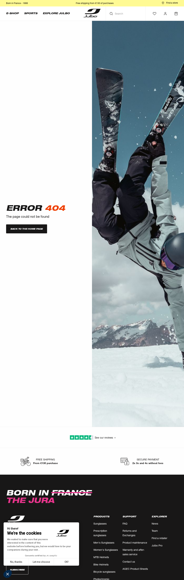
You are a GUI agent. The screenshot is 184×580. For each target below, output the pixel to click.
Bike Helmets (101, 564)
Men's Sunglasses (103, 542)
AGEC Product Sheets (135, 568)
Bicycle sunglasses (104, 571)
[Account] (165, 13)
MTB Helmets (101, 557)
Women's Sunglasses (105, 549)
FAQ (125, 523)
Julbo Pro (157, 545)
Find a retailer (159, 538)
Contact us (129, 561)
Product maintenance (135, 542)
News (155, 523)
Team (155, 530)
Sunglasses (100, 523)
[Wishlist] (154, 13)
